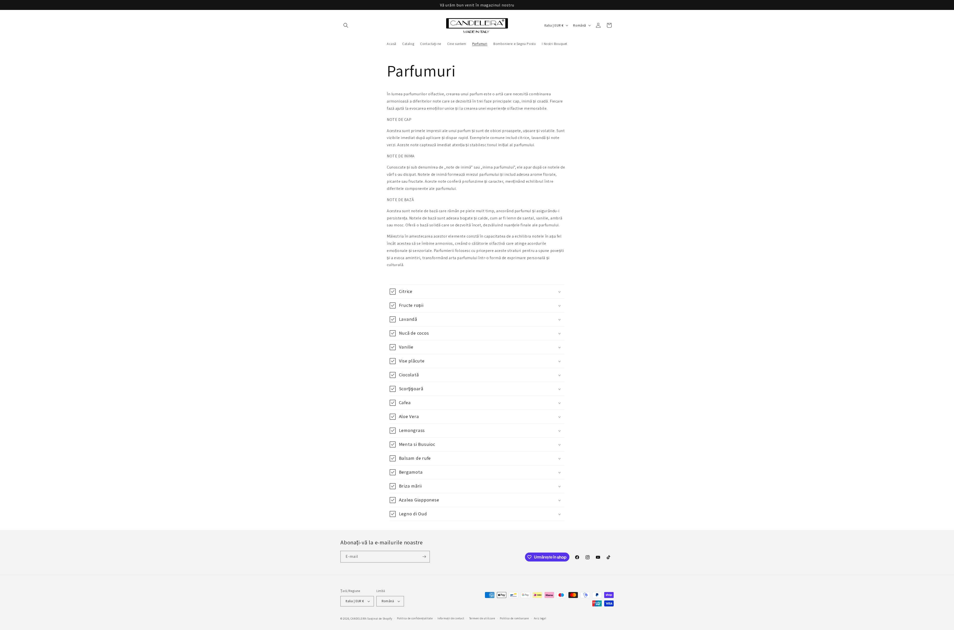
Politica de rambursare (514, 618)
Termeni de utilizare (482, 618)
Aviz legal (540, 618)
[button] (345, 25)
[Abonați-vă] (424, 556)
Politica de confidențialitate (415, 618)
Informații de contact (450, 618)
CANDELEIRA (359, 618)
